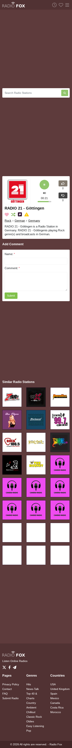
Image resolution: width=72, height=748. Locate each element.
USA (53, 684)
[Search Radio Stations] (64, 93)
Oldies (30, 721)
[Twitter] (5, 666)
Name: (10, 254)
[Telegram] (14, 666)
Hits (28, 684)
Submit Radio (10, 698)
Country (31, 702)
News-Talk (32, 689)
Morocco (55, 712)
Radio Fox (56, 744)
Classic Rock (34, 716)
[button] (44, 192)
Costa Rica (57, 707)
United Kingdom (60, 689)
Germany (34, 220)
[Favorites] (60, 5)
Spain (53, 693)
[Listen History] (53, 5)
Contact (7, 689)
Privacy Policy (10, 684)
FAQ (5, 693)
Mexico (54, 698)
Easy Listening (35, 726)
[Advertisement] (36, 49)
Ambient (31, 707)
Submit (11, 295)
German (20, 220)
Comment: (12, 268)
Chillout (30, 712)
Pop (28, 730)
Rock (8, 220)
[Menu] (66, 5)
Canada (55, 702)
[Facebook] (10, 666)
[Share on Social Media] (21, 214)
